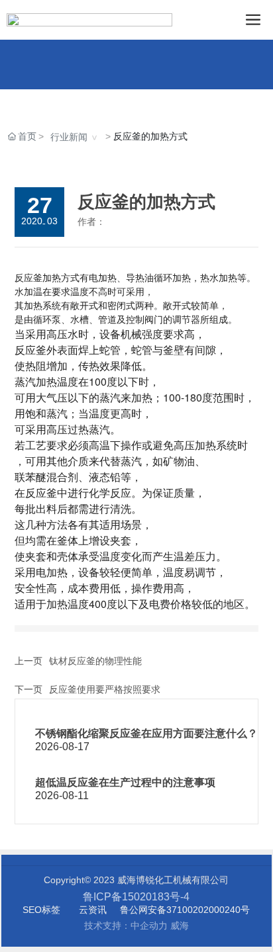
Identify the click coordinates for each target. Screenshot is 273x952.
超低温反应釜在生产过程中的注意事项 (125, 782)
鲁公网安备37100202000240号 (185, 909)
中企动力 (149, 925)
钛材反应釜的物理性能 (95, 661)
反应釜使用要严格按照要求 (104, 689)
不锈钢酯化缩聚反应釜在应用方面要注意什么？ (146, 733)
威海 (179, 925)
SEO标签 (41, 909)
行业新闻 (68, 137)
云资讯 (93, 909)
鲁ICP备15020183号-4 (136, 896)
